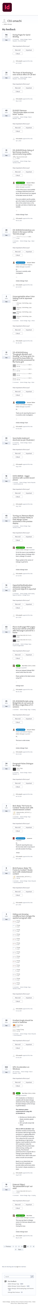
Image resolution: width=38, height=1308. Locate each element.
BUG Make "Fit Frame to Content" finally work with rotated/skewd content (23, 808)
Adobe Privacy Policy (22, 1303)
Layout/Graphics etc (18, 484)
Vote (6, 40)
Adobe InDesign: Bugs (25, 161)
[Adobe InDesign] (7, 8)
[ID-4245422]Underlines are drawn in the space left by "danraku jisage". (24, 232)
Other (19, 1073)
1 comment (15, 482)
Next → (20, 1249)
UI (18, 444)
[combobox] (17, 1276)
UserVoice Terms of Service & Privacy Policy (21, 1302)
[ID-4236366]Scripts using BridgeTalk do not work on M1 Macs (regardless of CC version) (23, 704)
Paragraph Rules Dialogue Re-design (23, 764)
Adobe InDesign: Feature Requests (27, 482)
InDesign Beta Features (14, 1292)
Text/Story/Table (16, 162)
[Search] (32, 1276)
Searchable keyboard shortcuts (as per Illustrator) (24, 439)
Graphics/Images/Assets (18, 645)
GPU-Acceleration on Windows (21, 1068)
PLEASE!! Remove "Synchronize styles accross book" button (23, 112)
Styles (19, 118)
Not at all (19, 50)
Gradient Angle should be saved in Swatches (23, 1021)
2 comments (15, 241)
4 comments (16, 77)
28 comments (16, 644)
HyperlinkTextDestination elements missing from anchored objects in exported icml (24, 588)
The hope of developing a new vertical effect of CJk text (24, 73)
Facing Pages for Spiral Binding (21, 36)
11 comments (16, 39)
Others (33, 320)
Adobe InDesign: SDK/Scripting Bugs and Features (21, 1288)
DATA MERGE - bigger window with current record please (24, 478)
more (17, 1169)
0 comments (16, 161)
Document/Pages (22, 41)
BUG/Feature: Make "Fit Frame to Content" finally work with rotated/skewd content (22, 871)
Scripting (33, 709)
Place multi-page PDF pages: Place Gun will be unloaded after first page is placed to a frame (24, 630)
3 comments (15, 526)
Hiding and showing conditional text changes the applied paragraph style (24, 916)
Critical (19, 54)
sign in (18, 1266)
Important (30, 50)
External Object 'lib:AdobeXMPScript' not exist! (22, 1186)
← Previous (7, 1246)
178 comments (16, 1071)
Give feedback (12, 1281)
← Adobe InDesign (7, 24)
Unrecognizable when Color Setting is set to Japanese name (24, 298)
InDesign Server (26, 595)
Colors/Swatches (17, 1035)
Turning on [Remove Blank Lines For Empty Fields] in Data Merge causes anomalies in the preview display (23, 519)
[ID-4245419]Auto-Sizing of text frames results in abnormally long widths (23, 152)
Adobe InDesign (6, 1302)
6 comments (16, 772)
